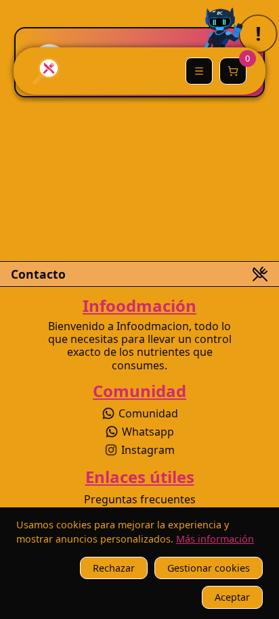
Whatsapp (148, 431)
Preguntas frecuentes (140, 499)
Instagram (148, 449)
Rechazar (114, 567)
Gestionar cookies (208, 567)
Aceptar (232, 597)
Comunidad (148, 413)
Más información (215, 538)
